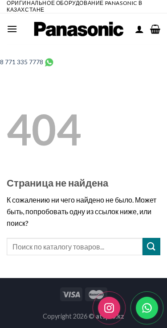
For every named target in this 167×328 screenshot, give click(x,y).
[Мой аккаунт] (139, 29)
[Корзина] (155, 29)
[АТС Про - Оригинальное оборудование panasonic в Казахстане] (79, 29)
